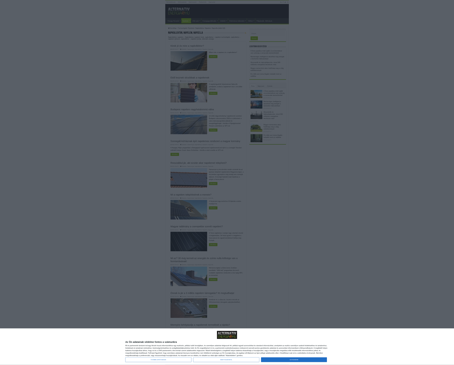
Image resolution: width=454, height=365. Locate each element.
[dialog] (227, 346)
